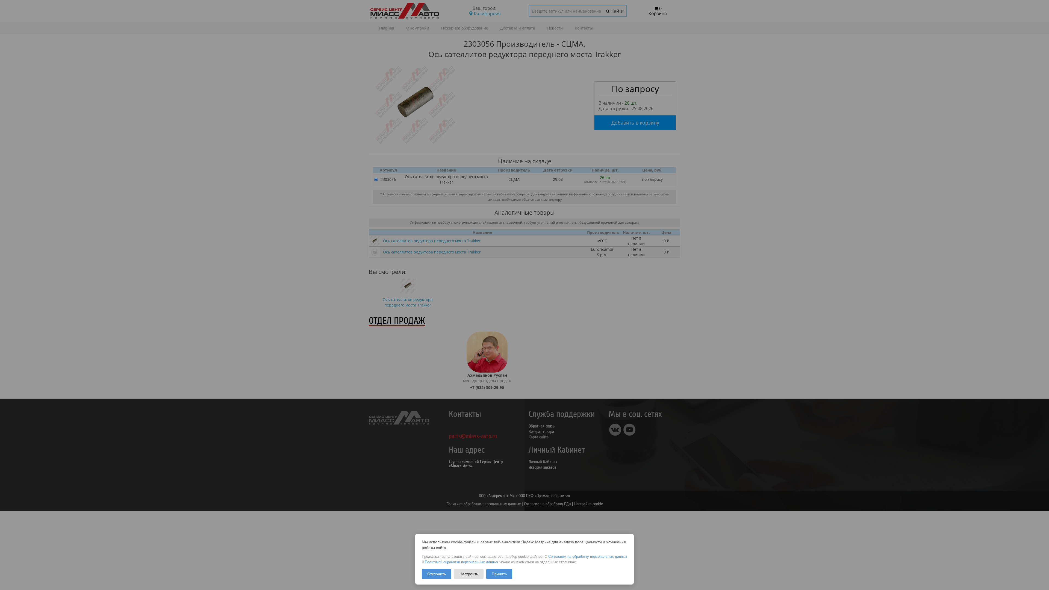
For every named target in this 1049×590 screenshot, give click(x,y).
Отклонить (436, 574)
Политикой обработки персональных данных (461, 562)
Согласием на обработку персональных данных (587, 556)
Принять (499, 574)
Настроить (468, 574)
